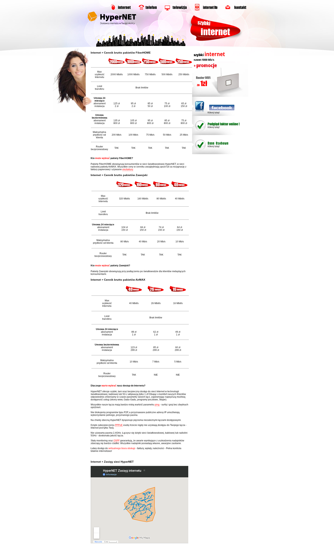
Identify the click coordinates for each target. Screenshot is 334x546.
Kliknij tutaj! (214, 112)
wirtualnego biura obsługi (121, 448)
